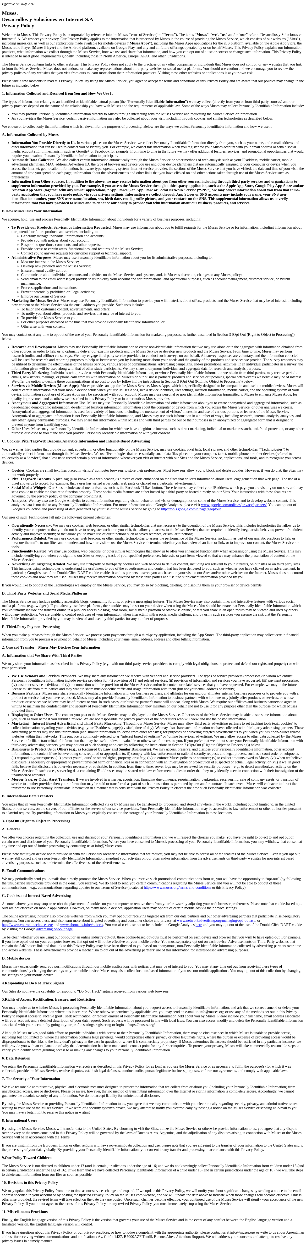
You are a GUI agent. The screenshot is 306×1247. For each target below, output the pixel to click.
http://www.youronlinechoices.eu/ (27, 925)
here (199, 925)
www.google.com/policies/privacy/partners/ (234, 505)
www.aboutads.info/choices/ (81, 925)
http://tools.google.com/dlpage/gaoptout (191, 509)
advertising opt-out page (54, 929)
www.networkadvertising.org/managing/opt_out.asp (216, 920)
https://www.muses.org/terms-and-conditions (177, 887)
